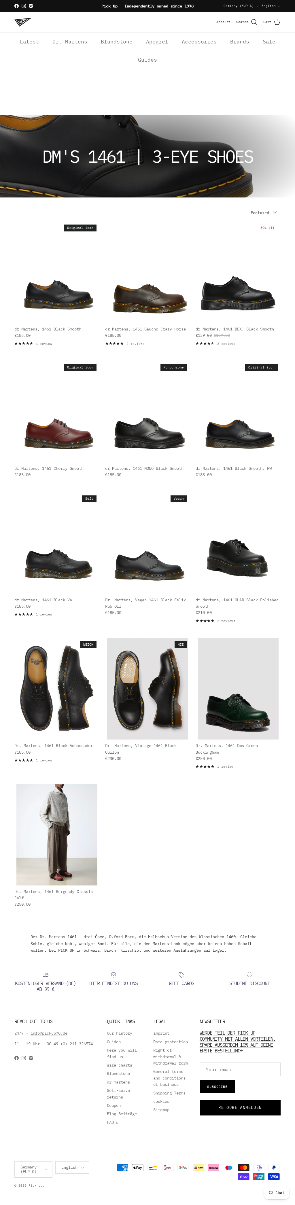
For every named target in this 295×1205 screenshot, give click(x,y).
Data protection (170, 1041)
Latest (29, 41)
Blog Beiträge (122, 1113)
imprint (161, 1033)
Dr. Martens (69, 41)
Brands (239, 41)
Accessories (199, 41)
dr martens (118, 1082)
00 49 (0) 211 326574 (70, 1043)
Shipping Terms (169, 1093)
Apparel (157, 41)
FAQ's (112, 1122)
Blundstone (117, 41)
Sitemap (161, 1109)
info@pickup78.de (49, 1033)
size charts (119, 1065)
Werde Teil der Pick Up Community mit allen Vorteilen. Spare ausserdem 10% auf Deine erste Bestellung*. (238, 1041)
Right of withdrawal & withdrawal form (170, 1057)
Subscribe (217, 1086)
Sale (269, 41)
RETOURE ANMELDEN (240, 1107)
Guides (147, 59)
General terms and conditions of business (169, 1078)
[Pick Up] (23, 22)
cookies (161, 1101)
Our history (119, 1033)
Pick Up (36, 1185)
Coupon (114, 1105)
